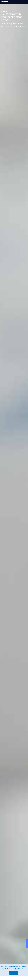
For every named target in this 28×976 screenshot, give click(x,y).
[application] (14, 970)
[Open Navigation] (26, 2)
